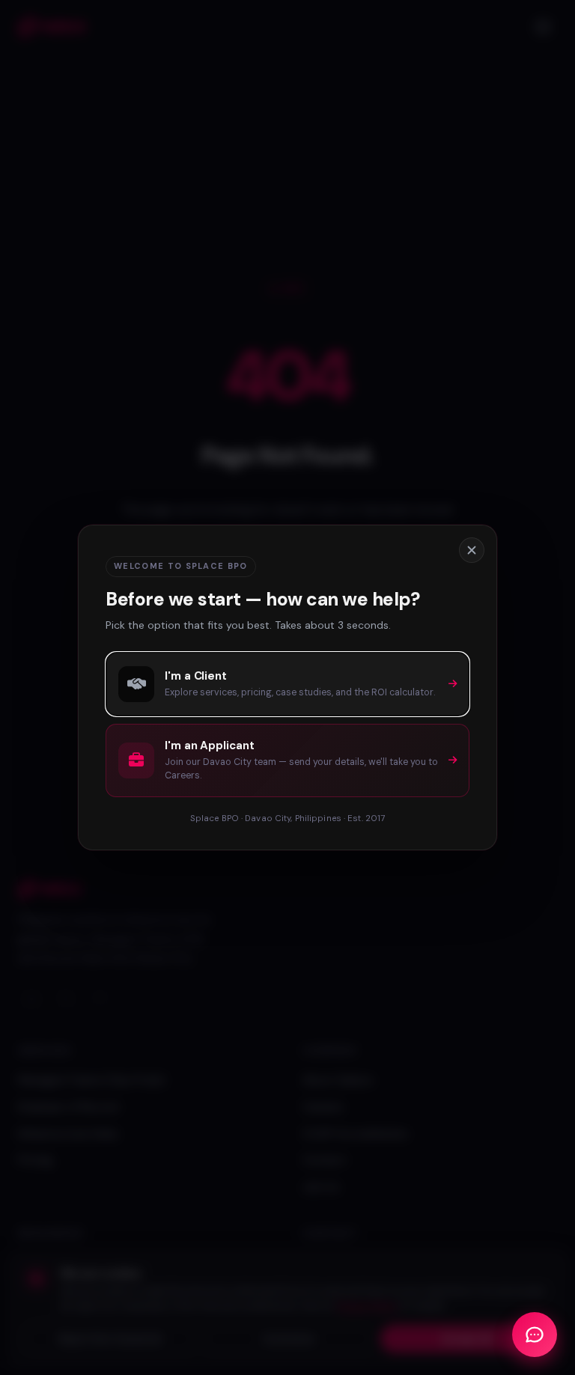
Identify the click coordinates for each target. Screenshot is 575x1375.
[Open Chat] (534, 1334)
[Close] (471, 550)
